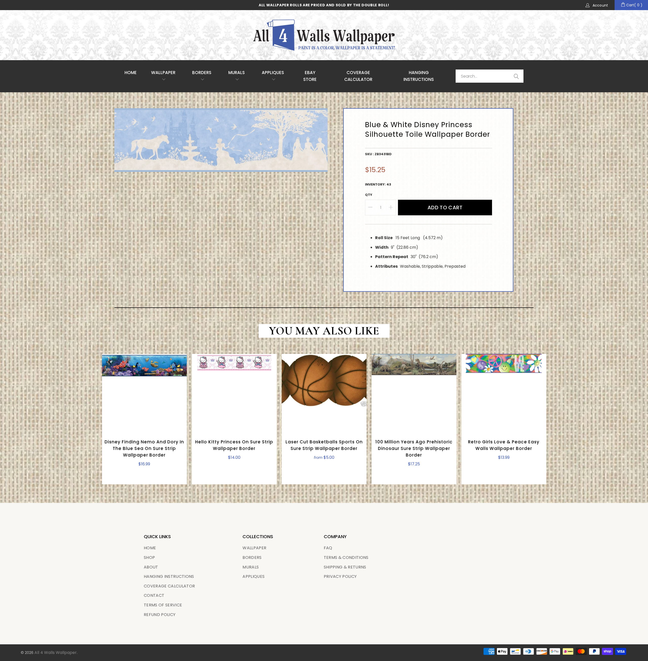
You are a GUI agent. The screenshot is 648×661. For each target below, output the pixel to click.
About (151, 567)
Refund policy (159, 615)
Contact (154, 595)
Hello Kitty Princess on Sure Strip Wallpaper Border (234, 392)
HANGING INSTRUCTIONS (418, 76)
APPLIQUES (273, 73)
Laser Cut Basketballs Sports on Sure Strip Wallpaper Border (324, 392)
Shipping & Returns (345, 567)
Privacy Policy (340, 576)
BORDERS (251, 557)
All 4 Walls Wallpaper (55, 652)
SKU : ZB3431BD (378, 154)
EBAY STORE (310, 76)
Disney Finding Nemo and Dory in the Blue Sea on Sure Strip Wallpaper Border (144, 392)
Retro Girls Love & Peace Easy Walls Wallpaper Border (503, 392)
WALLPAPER (163, 73)
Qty (368, 194)
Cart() (633, 5)
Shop (149, 557)
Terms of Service (163, 605)
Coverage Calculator (169, 586)
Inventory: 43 (378, 184)
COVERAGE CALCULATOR (358, 76)
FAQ (328, 548)
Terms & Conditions (346, 557)
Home (131, 73)
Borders (201, 73)
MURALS (236, 73)
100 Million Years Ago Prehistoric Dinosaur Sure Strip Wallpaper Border (414, 392)
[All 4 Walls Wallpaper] (324, 35)
